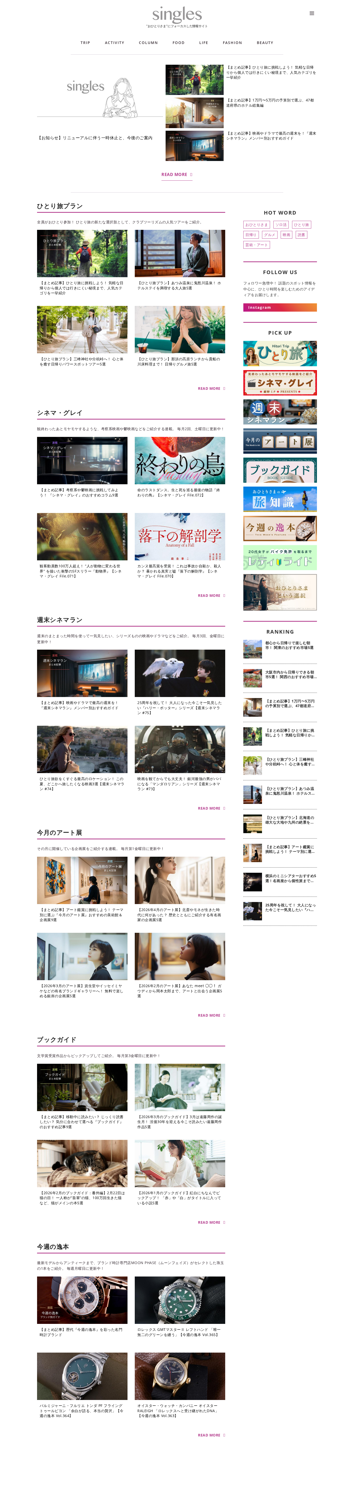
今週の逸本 (53, 1246)
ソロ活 (281, 224)
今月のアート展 (59, 832)
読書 (301, 234)
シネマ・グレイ (60, 412)
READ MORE (174, 174)
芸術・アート (256, 244)
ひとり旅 (301, 224)
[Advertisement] (280, 1013)
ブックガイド (57, 1039)
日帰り (251, 234)
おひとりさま (256, 224)
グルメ (269, 234)
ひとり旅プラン (60, 205)
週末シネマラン (60, 619)
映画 (286, 234)
